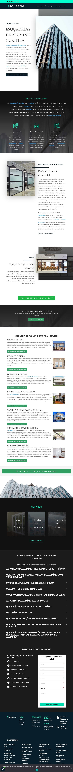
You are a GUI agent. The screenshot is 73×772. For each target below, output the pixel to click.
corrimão (10, 430)
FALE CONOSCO (47, 717)
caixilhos (29, 109)
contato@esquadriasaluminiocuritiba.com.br (48, 727)
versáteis (31, 103)
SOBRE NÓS (43, 6)
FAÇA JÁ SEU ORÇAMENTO (46, 233)
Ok (36, 769)
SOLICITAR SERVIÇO (36, 319)
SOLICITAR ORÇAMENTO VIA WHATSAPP (17, 351)
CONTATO (58, 6)
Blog (64, 6)
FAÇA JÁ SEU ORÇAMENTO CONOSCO (17, 74)
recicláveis (41, 215)
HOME (37, 6)
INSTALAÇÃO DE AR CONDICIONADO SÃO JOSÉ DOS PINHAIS (44, 759)
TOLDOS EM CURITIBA (9, 762)
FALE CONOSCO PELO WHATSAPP (36, 298)
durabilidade (12, 143)
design (21, 143)
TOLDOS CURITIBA (26, 744)
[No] (71, 768)
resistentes (27, 106)
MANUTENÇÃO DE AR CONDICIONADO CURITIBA (61, 746)
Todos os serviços (36, 540)
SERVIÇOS (50, 6)
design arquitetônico (54, 115)
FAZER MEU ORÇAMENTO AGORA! (38, 471)
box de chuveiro (14, 448)
